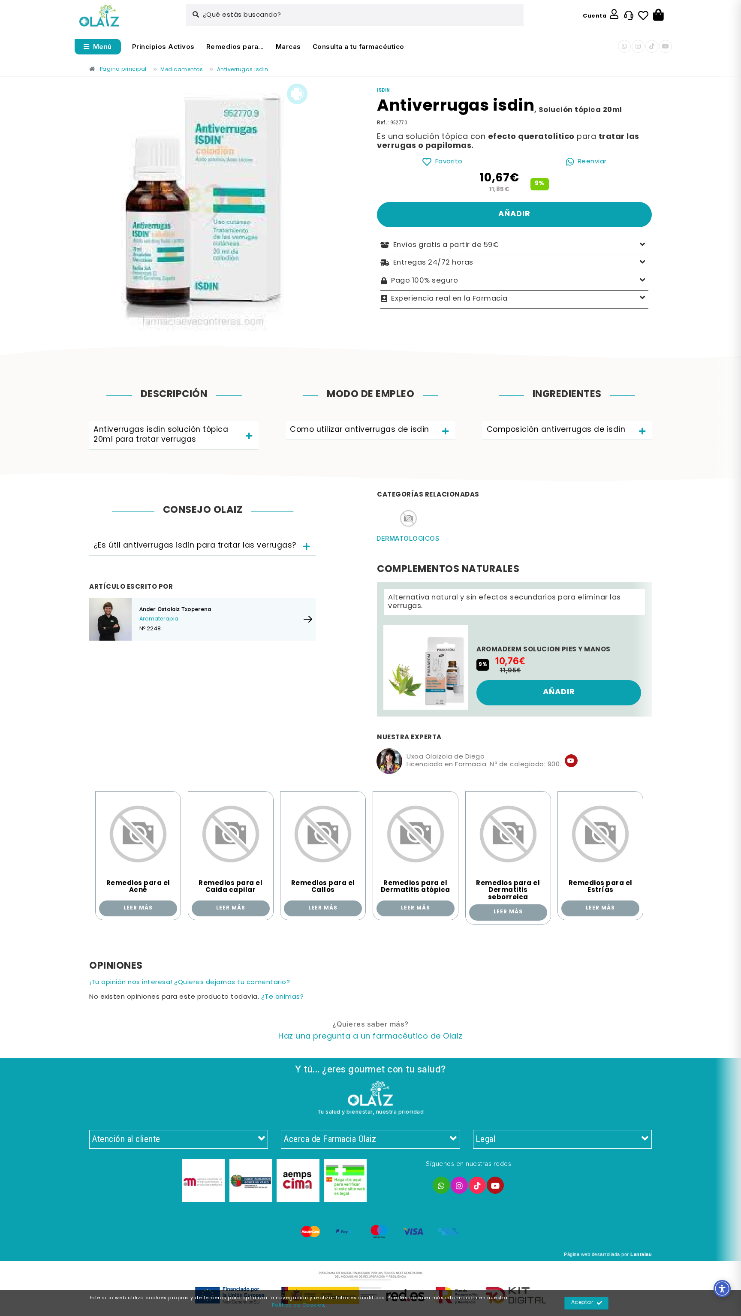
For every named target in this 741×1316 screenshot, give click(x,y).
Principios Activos (163, 46)
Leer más (138, 908)
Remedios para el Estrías (601, 887)
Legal (486, 1139)
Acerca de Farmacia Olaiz (329, 1139)
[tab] (174, 435)
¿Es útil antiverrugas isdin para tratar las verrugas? (194, 545)
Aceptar (582, 1302)
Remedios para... (235, 46)
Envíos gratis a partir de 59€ (446, 245)
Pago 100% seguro (424, 280)
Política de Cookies (298, 1305)
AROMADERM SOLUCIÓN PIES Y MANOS (543, 649)
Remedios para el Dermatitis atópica (415, 887)
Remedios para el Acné (138, 887)
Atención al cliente (126, 1139)
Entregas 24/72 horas (433, 262)
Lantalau (641, 1254)
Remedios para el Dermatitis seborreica (508, 890)
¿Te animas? (282, 997)
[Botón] (658, 15)
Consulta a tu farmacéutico (358, 46)
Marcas (288, 46)
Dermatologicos (408, 538)
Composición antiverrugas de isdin (556, 430)
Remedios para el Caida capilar (230, 887)
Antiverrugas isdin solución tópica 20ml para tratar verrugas (160, 435)
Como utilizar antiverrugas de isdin (359, 430)
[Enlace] (99, 15)
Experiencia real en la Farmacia (449, 298)
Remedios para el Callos (323, 887)
